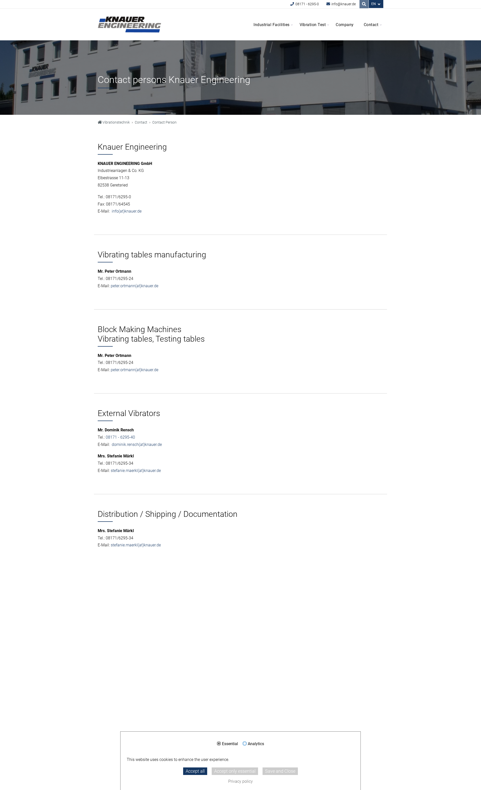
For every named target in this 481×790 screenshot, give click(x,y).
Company (344, 24)
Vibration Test (313, 24)
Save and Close (280, 771)
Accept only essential (235, 771)
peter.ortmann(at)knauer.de (134, 285)
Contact (371, 24)
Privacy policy (240, 781)
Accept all (195, 771)
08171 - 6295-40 (120, 437)
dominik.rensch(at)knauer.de (137, 444)
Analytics (256, 744)
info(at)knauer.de (127, 211)
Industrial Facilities (271, 24)
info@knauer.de (343, 4)
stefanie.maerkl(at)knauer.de (136, 470)
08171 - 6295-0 (307, 4)
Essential (230, 744)
